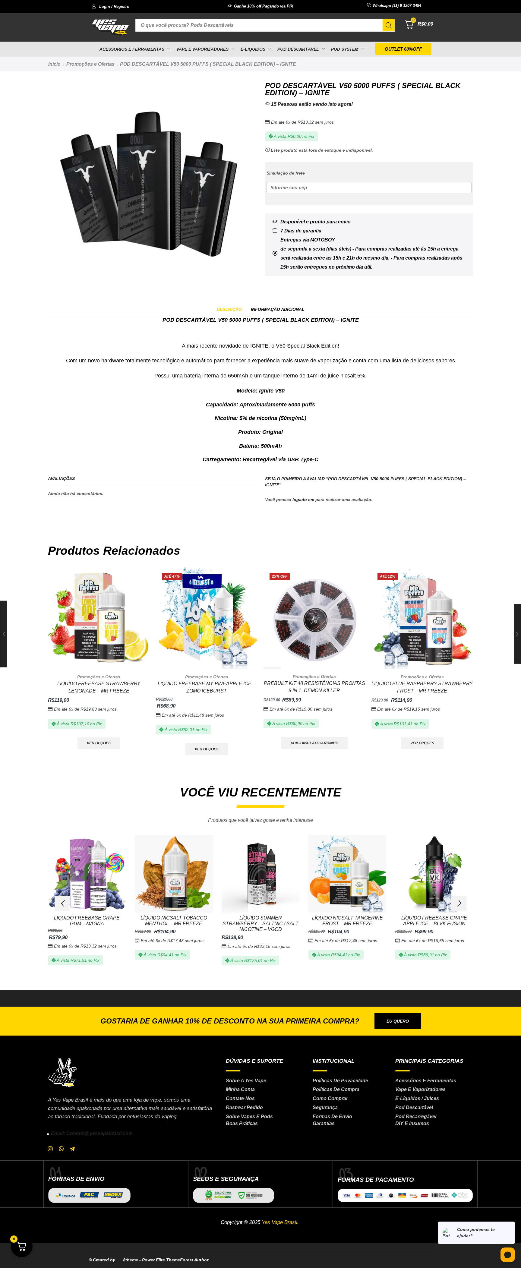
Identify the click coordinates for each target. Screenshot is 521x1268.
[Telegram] (72, 1149)
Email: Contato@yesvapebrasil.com (92, 1133)
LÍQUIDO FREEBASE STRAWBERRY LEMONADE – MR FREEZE (99, 687)
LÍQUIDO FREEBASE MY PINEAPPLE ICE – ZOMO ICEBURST (206, 687)
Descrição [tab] (229, 309)
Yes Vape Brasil (279, 1222)
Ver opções (99, 743)
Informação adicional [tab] (278, 309)
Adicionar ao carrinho (314, 743)
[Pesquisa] (389, 25)
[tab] (229, 309)
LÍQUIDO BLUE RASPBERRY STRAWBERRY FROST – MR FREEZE (422, 687)
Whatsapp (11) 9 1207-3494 (397, 5)
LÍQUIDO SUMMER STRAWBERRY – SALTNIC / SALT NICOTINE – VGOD (260, 923)
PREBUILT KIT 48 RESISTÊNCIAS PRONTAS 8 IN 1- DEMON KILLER (314, 687)
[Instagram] (50, 1149)
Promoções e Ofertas (90, 64)
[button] (110, 6)
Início (54, 64)
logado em (303, 499)
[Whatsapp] (61, 1149)
